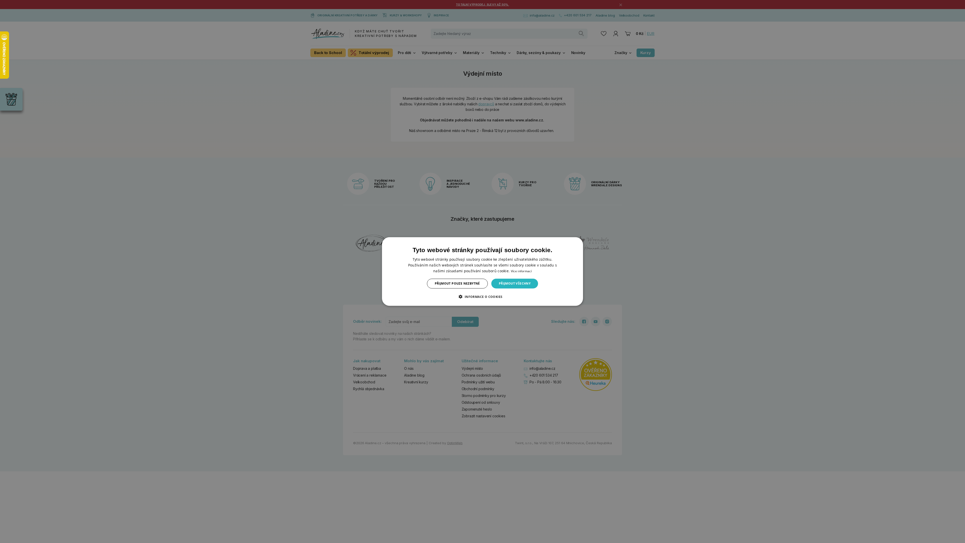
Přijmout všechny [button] (514, 283)
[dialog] (482, 271)
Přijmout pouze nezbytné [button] (457, 283)
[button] (482, 296)
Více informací (521, 271)
